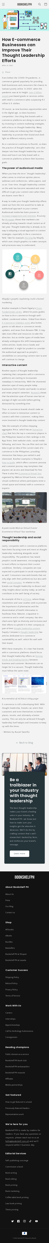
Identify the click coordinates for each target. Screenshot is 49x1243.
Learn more (19, 853)
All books (9, 930)
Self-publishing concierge (16, 1161)
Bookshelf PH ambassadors (17, 1067)
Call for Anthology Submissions (19, 1031)
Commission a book (14, 1167)
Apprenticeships (12, 1025)
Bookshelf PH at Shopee (16, 954)
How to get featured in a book (18, 1102)
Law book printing (13, 1203)
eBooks (8, 936)
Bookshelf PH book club (16, 1061)
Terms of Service (12, 996)
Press (7, 900)
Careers (8, 1013)
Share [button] (7, 72)
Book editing (10, 1179)
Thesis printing (11, 1210)
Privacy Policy (11, 990)
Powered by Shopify (30, 1238)
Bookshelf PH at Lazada (15, 960)
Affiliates (9, 1079)
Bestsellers (10, 948)
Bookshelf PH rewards (15, 1073)
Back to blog (26, 742)
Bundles (9, 942)
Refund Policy (11, 983)
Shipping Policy (12, 977)
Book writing (11, 1173)
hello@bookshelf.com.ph (17, 1141)
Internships (10, 1019)
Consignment (11, 1037)
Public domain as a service (17, 1054)
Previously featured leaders (17, 1108)
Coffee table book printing (17, 1197)
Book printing (11, 1185)
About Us (9, 894)
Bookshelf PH (21, 1238)
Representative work (14, 1114)
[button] (3, 4)
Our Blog (9, 906)
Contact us (10, 913)
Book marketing (12, 1191)
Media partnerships (14, 1085)
